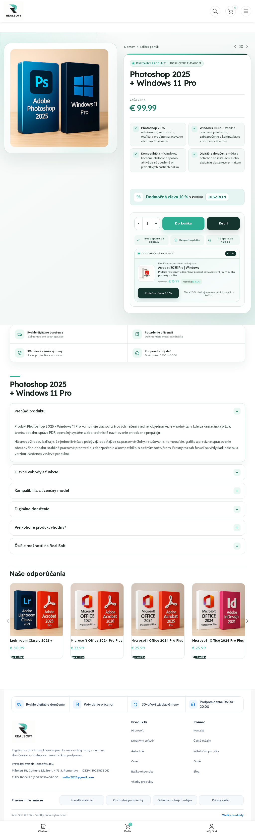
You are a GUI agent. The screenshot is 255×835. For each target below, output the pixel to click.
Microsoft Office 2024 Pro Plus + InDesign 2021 (218, 642)
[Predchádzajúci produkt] (235, 47)
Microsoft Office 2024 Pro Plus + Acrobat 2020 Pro (96, 642)
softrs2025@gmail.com (78, 777)
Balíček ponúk (149, 47)
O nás (197, 761)
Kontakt (198, 730)
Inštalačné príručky (206, 751)
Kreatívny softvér (142, 740)
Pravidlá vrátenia (82, 800)
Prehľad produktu (30, 411)
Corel (134, 761)
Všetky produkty (142, 781)
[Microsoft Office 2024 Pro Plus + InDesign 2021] (218, 609)
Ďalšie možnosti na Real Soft (40, 545)
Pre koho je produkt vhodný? (40, 527)
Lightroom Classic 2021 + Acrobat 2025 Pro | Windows (34, 642)
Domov (129, 47)
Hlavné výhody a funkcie (36, 472)
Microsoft (137, 730)
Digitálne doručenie (32, 508)
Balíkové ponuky (142, 771)
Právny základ (221, 800)
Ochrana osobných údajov (174, 800)
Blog (196, 771)
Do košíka (183, 223)
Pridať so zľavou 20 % (158, 293)
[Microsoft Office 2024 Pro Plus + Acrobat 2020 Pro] (97, 609)
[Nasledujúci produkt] (247, 47)
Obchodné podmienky (128, 800)
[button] (17, 657)
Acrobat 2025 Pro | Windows (178, 268)
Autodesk (137, 751)
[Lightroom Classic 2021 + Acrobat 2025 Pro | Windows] (36, 609)
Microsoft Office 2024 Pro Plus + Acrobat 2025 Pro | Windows (157, 642)
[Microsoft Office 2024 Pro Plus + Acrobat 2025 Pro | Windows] (157, 609)
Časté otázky (202, 740)
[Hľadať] (215, 11)
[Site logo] (14, 10)
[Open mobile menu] (246, 11)
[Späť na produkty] (241, 47)
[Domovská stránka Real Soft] (23, 731)
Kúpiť (223, 223)
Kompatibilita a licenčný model (42, 490)
